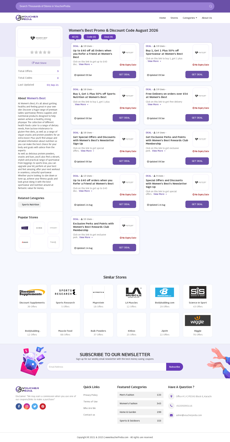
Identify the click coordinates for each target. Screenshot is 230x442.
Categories (189, 17)
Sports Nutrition (29, 204)
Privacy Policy (90, 395)
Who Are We (89, 408)
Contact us (89, 414)
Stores (174, 17)
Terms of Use (90, 401)
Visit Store (40, 62)
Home (162, 17)
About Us (207, 17)
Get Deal (124, 74)
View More (84, 64)
